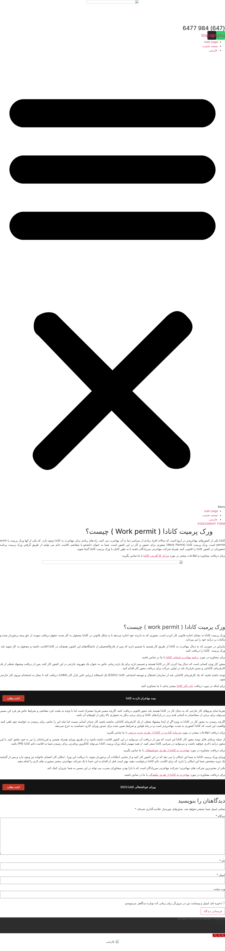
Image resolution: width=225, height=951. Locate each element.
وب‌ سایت (219, 889)
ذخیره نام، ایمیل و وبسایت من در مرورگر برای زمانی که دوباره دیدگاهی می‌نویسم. (173, 903)
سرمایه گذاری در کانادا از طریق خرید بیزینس (154, 732)
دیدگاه (220, 816)
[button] (112, 280)
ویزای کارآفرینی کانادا (156, 555)
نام (222, 860)
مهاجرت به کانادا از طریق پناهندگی (169, 774)
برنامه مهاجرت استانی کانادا (182, 657)
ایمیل (221, 874)
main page (211, 42)
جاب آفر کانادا (185, 686)
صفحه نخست (210, 46)
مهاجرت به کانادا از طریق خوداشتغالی (167, 750)
